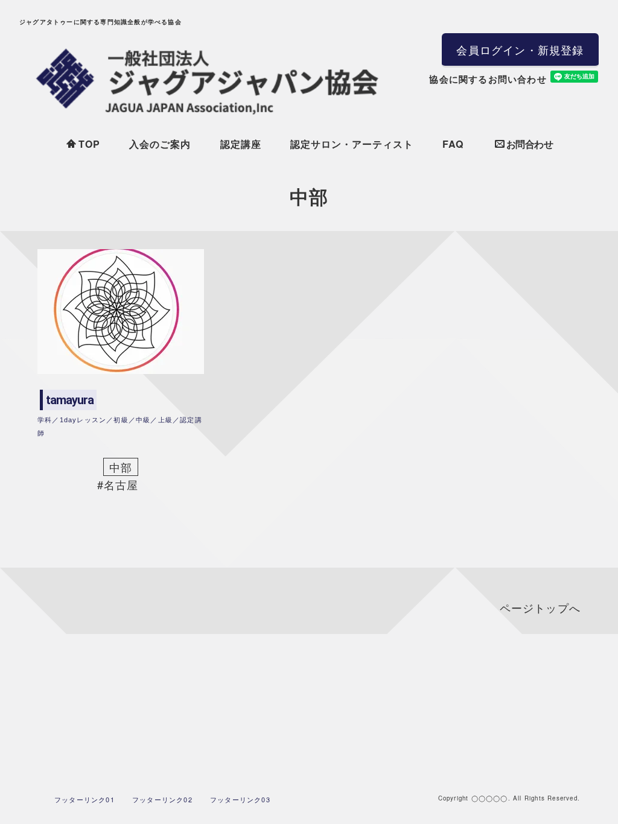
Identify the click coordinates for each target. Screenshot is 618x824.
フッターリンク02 (162, 799)
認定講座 (240, 144)
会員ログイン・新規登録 (520, 49)
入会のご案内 (160, 144)
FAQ (453, 144)
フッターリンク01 (84, 799)
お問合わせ (529, 144)
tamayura (70, 400)
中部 (120, 467)
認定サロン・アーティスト (351, 144)
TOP (89, 144)
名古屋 (121, 484)
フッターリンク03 (240, 799)
